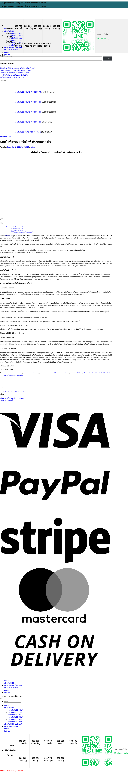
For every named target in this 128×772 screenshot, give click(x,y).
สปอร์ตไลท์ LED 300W (14, 33)
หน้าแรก (6, 681)
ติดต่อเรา (7, 54)
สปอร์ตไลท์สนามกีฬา (11, 50)
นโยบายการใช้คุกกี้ (6, 400)
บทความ (6, 52)
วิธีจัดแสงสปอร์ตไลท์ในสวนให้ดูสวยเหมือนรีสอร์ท (16, 70)
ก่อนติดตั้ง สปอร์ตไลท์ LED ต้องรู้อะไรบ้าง (13, 392)
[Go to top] (0, 698)
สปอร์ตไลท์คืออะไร (10, 375)
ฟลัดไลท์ (3, 261)
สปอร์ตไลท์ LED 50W (14, 45)
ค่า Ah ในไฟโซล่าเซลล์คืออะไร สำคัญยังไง (14, 75)
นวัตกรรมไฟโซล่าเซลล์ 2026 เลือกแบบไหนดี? (15, 72)
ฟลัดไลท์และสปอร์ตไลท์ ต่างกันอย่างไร (16, 227)
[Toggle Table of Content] (1, 223)
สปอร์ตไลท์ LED (9, 31)
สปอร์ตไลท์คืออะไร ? (19, 230)
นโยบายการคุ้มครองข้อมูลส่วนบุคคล (12, 398)
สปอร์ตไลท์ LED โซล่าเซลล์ (13, 47)
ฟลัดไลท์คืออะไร (88, 373)
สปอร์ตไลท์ (10, 366)
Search (2, 55)
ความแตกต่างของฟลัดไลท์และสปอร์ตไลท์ (24, 232)
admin (33, 147)
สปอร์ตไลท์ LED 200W (14, 38)
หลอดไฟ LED (21, 375)
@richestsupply (103, 38)
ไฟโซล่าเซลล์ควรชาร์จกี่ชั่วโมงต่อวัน (12, 77)
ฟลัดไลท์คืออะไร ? (18, 228)
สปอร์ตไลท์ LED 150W (14, 40)
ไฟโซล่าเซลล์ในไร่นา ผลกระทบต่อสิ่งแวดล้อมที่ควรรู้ (17, 68)
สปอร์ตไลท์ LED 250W (14, 36)
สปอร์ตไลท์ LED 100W (14, 719)
